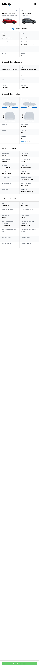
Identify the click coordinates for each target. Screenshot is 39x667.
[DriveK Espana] (7, 4)
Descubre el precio (19, 664)
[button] (8, 38)
